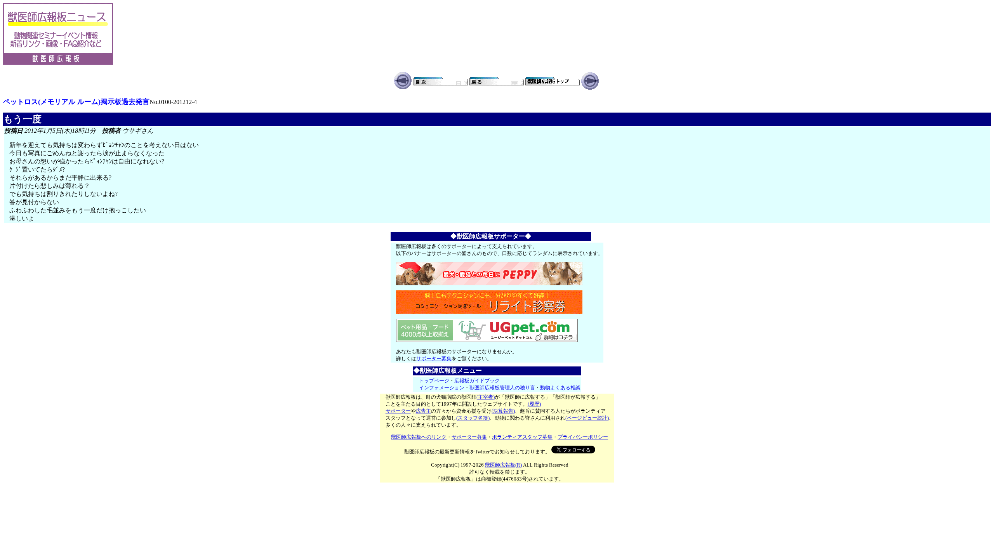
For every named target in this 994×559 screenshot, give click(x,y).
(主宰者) (485, 397)
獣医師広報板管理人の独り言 (502, 388)
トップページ (434, 381)
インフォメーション (441, 388)
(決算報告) (503, 411)
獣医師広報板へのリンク (419, 437)
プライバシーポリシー (583, 437)
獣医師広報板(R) (503, 465)
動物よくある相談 (560, 388)
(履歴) (534, 404)
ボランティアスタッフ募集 (522, 437)
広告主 (423, 411)
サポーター (398, 411)
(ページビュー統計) (587, 418)
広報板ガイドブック (477, 381)
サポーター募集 (434, 358)
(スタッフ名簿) (473, 418)
